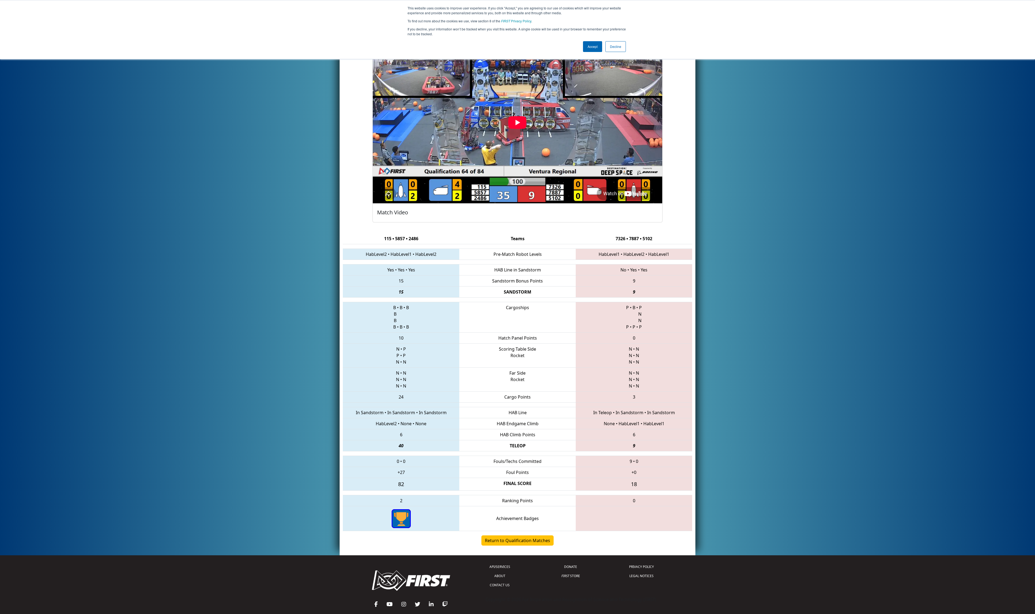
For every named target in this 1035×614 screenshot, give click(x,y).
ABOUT (499, 576)
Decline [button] (615, 46)
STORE (570, 576)
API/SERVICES (499, 566)
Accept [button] (593, 46)
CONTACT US (500, 585)
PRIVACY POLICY (641, 566)
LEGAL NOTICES (641, 576)
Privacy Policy (516, 21)
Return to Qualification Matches (517, 540)
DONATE (570, 566)
